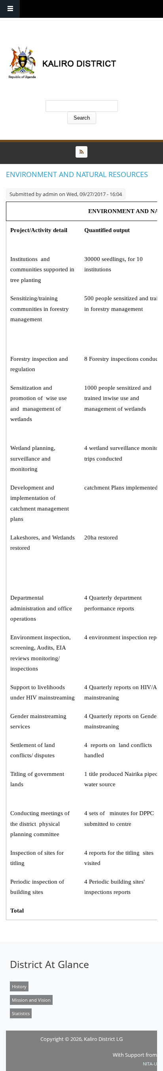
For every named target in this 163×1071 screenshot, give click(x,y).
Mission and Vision (31, 1000)
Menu (10, 9)
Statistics (21, 1013)
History (19, 986)
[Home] (79, 62)
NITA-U (150, 1064)
